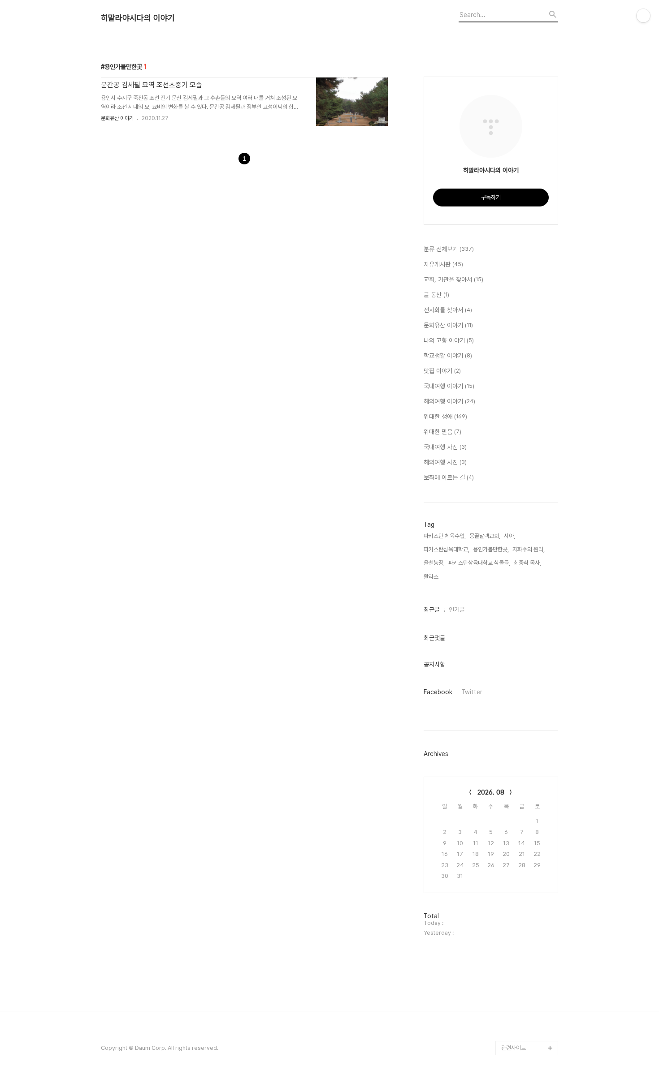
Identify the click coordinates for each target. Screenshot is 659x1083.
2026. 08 (490, 792)
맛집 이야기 (442, 370)
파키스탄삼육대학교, (446, 549)
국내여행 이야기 (449, 386)
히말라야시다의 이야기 (138, 17)
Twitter (471, 692)
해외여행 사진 (445, 462)
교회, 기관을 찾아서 (453, 279)
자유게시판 (443, 264)
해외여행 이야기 (449, 401)
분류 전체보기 (449, 249)
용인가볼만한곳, (491, 549)
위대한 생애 (445, 416)
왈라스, (432, 576)
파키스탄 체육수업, (445, 536)
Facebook (438, 692)
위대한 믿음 (442, 431)
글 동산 (436, 294)
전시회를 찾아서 (448, 310)
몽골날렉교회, (484, 536)
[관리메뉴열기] (643, 15)
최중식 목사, (527, 562)
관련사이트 (513, 1047)
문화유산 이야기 (117, 118)
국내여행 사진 (445, 447)
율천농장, (434, 562)
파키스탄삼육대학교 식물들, (479, 562)
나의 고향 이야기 (449, 340)
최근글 (432, 609)
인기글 (457, 609)
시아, (509, 536)
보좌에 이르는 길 (449, 477)
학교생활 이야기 (448, 355)
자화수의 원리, (528, 549)
